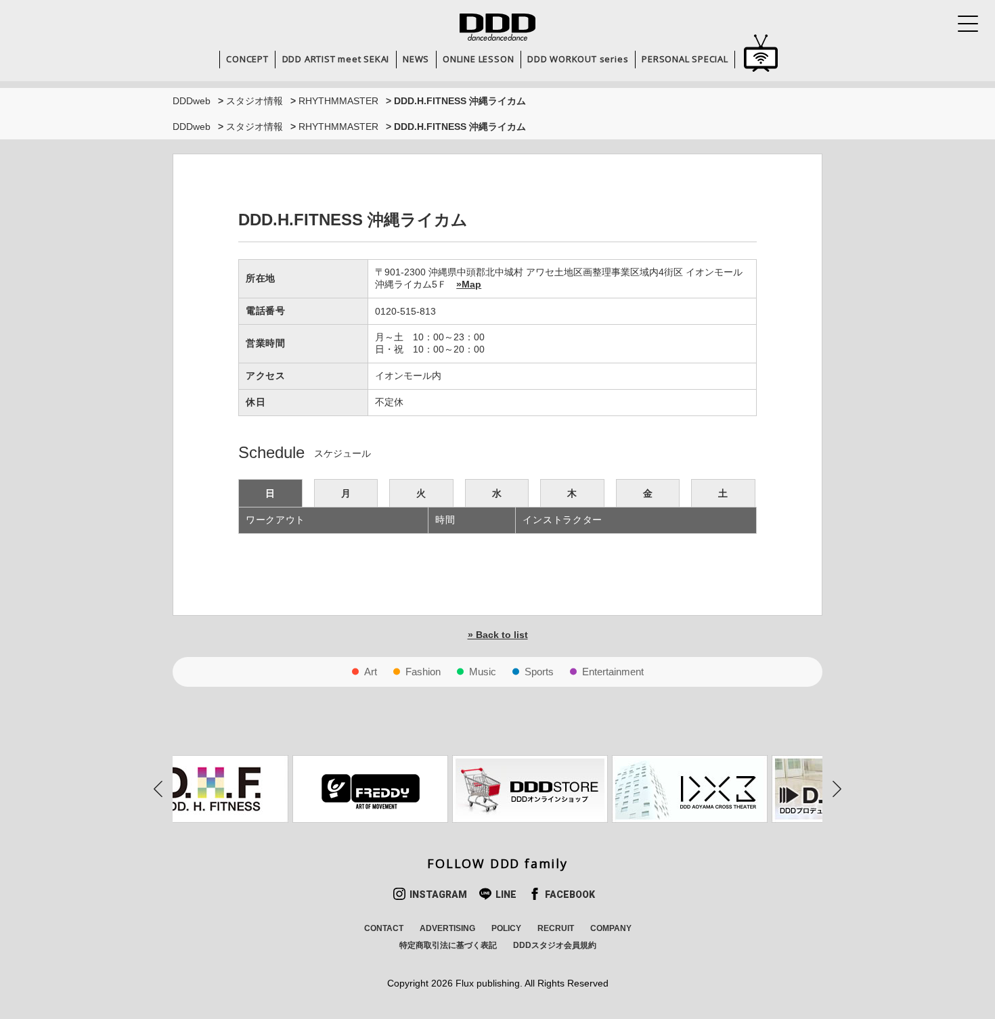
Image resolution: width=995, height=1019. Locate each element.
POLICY (506, 928)
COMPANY (611, 928)
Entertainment (613, 671)
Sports (539, 671)
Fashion (423, 671)
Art (370, 671)
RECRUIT (555, 928)
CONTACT (383, 928)
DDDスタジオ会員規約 (554, 945)
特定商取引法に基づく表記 (448, 945)
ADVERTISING (447, 928)
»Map (468, 284)
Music (482, 671)
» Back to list (498, 634)
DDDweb (192, 100)
